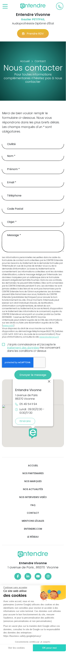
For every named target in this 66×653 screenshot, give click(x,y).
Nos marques (33, 481)
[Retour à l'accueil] (33, 6)
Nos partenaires (33, 473)
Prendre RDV (35, 34)
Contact (33, 513)
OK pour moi (49, 647)
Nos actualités (33, 489)
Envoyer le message (33, 375)
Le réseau (33, 536)
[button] (33, 433)
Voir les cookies (16, 647)
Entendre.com (33, 528)
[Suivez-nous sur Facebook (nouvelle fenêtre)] (17, 576)
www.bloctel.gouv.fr (49, 337)
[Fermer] (49, 381)
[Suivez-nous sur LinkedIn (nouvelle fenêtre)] (27, 576)
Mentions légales (33, 520)
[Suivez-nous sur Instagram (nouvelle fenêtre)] (48, 576)
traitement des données (23, 347)
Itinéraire (25, 421)
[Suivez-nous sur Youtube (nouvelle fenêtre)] (38, 576)
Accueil (33, 465)
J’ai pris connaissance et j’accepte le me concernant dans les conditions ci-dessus (33, 348)
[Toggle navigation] (5, 6)
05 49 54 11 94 (28, 404)
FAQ (33, 505)
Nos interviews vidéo (33, 497)
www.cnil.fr (8, 325)
